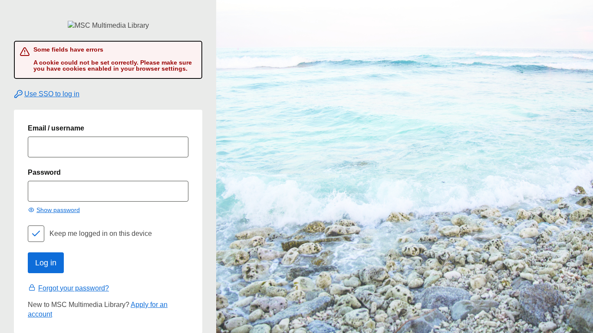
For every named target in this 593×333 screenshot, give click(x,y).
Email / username (56, 128)
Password (44, 172)
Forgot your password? (73, 288)
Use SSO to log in (51, 94)
